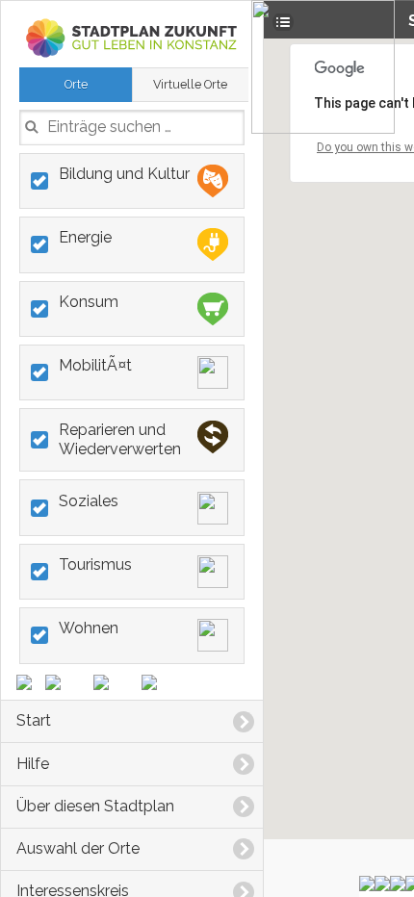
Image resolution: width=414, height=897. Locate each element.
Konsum (88, 302)
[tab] (75, 84)
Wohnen (88, 628)
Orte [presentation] (76, 84)
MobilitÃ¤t (95, 365)
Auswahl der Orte (78, 848)
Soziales (88, 501)
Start (33, 720)
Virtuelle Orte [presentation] (190, 84)
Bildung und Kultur (124, 174)
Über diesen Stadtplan (95, 806)
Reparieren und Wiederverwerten (120, 440)
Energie (85, 237)
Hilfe (32, 764)
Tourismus (95, 564)
